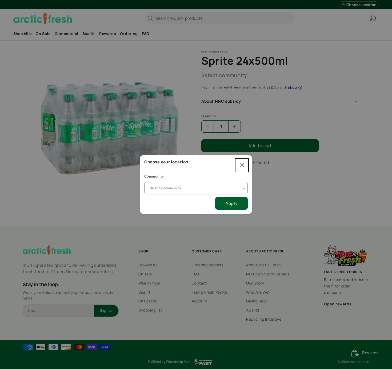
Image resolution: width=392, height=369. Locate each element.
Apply (232, 203)
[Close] (242, 165)
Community (154, 176)
